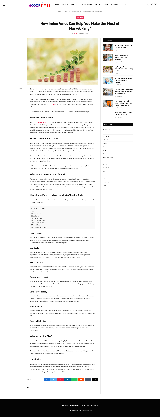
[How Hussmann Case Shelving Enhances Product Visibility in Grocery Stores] (108, 91)
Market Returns (37, 218)
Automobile (106, 129)
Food (104, 150)
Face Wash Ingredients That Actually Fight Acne (123, 46)
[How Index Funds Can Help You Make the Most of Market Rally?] (62, 61)
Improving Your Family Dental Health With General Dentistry (123, 80)
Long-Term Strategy (38, 223)
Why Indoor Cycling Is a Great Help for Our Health (123, 113)
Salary (104, 178)
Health (105, 154)
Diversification (36, 214)
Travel (125, 5)
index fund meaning (39, 122)
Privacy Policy (74, 406)
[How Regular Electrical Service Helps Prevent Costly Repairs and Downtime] (108, 103)
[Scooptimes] (39, 4)
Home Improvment (108, 157)
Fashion (105, 143)
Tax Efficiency (36, 225)
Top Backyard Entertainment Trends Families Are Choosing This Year (124, 69)
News (106, 5)
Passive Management (38, 220)
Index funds (52, 104)
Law (104, 161)
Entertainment (87, 5)
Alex (75, 33)
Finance (105, 147)
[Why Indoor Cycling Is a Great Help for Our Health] (108, 114)
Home (57, 5)
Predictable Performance (39, 227)
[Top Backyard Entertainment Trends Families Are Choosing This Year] (108, 69)
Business (65, 5)
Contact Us (94, 406)
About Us (65, 406)
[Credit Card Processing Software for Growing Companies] (108, 57)
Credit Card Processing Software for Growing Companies (122, 57)
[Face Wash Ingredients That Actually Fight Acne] (108, 47)
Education (75, 5)
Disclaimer (85, 406)
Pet (104, 175)
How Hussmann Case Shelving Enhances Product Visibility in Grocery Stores (124, 91)
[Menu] (4, 5)
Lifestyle (98, 5)
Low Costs (35, 216)
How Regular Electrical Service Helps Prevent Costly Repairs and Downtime (124, 103)
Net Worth (106, 168)
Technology (115, 5)
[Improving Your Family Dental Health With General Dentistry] (108, 80)
